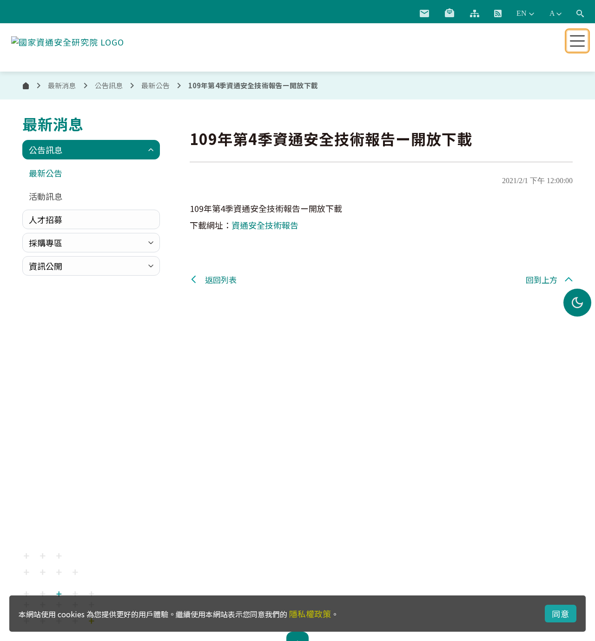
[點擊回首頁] (67, 40)
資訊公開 (45, 266)
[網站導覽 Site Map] (474, 13)
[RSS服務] (498, 13)
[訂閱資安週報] (449, 13)
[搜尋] (580, 13)
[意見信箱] (424, 13)
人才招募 (45, 219)
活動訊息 (45, 196)
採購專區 (45, 243)
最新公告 (155, 85)
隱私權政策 (310, 614)
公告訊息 (45, 150)
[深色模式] (577, 303)
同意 (560, 614)
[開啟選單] (577, 41)
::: (401, 12)
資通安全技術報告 (264, 225)
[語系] (525, 13)
